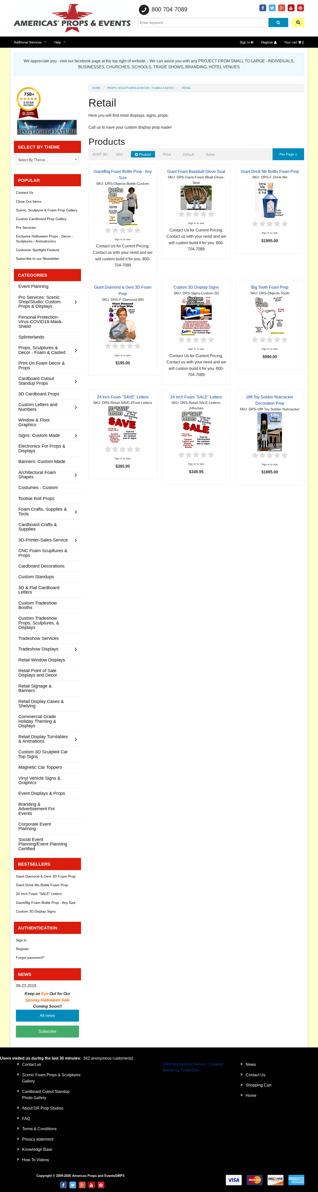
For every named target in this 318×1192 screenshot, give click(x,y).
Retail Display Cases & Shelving (41, 703)
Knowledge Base (37, 1149)
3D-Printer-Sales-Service (43, 539)
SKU (119, 154)
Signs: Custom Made (39, 435)
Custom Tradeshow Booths (37, 605)
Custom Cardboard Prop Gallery (41, 219)
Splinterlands (31, 337)
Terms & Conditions (39, 1129)
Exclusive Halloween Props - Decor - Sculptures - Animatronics (44, 238)
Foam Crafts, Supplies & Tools (42, 511)
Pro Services (26, 228)
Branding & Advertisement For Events (36, 809)
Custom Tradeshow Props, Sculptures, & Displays (38, 622)
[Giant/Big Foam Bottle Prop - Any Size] (122, 206)
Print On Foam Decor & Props (41, 365)
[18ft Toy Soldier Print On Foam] (269, 431)
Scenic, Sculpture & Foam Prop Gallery (46, 210)
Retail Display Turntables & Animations (43, 739)
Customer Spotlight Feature (37, 250)
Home (96, 87)
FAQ (26, 1118)
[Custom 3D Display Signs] (196, 315)
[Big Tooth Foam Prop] (269, 315)
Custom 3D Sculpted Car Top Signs (43, 754)
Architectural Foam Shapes (37, 474)
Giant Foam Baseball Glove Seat (196, 171)
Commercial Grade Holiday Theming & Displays (37, 721)
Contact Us (24, 192)
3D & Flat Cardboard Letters (38, 590)
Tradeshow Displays (38, 649)
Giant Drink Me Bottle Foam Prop (270, 171)
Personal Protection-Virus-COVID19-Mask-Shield (40, 321)
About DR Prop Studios (42, 1108)
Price (167, 154)
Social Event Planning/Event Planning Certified (42, 844)
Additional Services (28, 42)
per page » (288, 154)
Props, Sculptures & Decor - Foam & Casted (140, 87)
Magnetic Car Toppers (40, 767)
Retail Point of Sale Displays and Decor (37, 673)
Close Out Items (28, 201)
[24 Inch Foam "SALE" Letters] (196, 430)
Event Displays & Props (41, 793)
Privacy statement (37, 1139)
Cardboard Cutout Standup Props (36, 380)
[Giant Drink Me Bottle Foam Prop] (270, 199)
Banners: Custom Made (41, 461)
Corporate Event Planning (34, 826)
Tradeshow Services (38, 638)
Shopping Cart (258, 1085)
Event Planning (33, 286)
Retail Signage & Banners (35, 688)
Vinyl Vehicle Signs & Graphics (39, 780)
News (251, 1064)
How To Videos (35, 1160)
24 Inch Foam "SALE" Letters (196, 397)
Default (188, 154)
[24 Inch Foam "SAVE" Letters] (122, 425)
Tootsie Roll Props (36, 498)
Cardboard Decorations (41, 566)
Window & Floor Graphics (34, 422)
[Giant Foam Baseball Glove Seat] (196, 197)
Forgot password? (30, 958)
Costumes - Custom (38, 487)
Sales (210, 154)
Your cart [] (294, 42)
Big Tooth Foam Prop (269, 287)
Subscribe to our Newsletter (37, 259)
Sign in (245, 42)
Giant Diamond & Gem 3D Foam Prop (46, 876)
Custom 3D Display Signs (196, 287)
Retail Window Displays (41, 659)
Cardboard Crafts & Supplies (37, 527)
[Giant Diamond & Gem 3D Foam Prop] (123, 322)
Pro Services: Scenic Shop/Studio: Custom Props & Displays (39, 302)
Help (57, 42)
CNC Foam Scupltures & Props (42, 553)
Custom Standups (36, 576)
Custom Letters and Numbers (37, 407)
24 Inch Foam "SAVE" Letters (123, 397)
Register (267, 42)
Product (144, 154)
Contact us (31, 1064)
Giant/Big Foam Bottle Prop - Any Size (46, 903)
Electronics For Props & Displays (41, 448)
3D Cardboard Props (38, 393)
